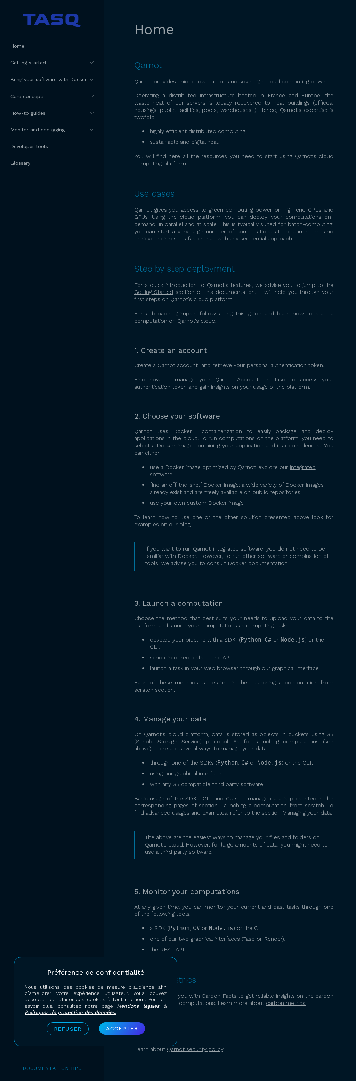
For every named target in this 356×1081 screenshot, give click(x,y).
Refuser (67, 1028)
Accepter (122, 1028)
